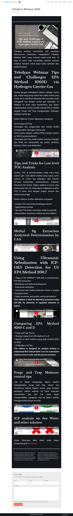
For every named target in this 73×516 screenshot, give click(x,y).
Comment (16, 486)
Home (48, 2)
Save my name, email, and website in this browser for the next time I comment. (32, 501)
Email (30, 480)
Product (59, 2)
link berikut (32, 443)
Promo (56, 2)
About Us (52, 2)
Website (46, 480)
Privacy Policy (65, 514)
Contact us (70, 2)
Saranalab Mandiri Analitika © (36, 514)
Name (15, 480)
